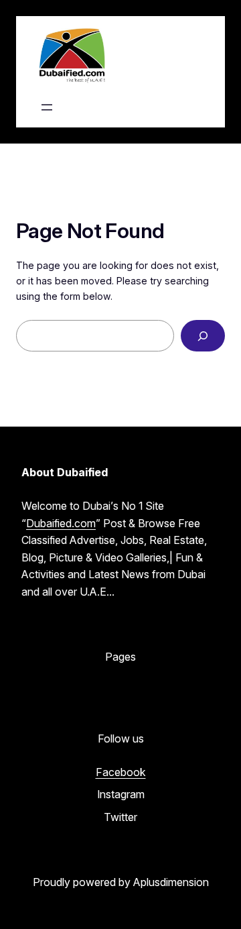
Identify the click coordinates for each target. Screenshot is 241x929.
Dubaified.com (61, 523)
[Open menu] (47, 107)
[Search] (203, 335)
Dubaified (155, 55)
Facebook (121, 772)
